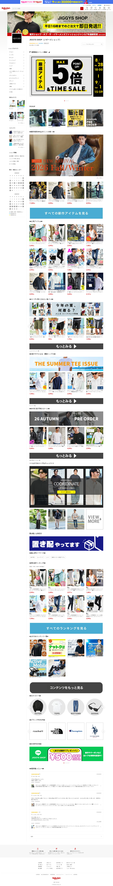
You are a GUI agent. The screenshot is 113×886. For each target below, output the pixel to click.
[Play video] (66, 155)
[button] (107, 5)
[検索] (81, 8)
